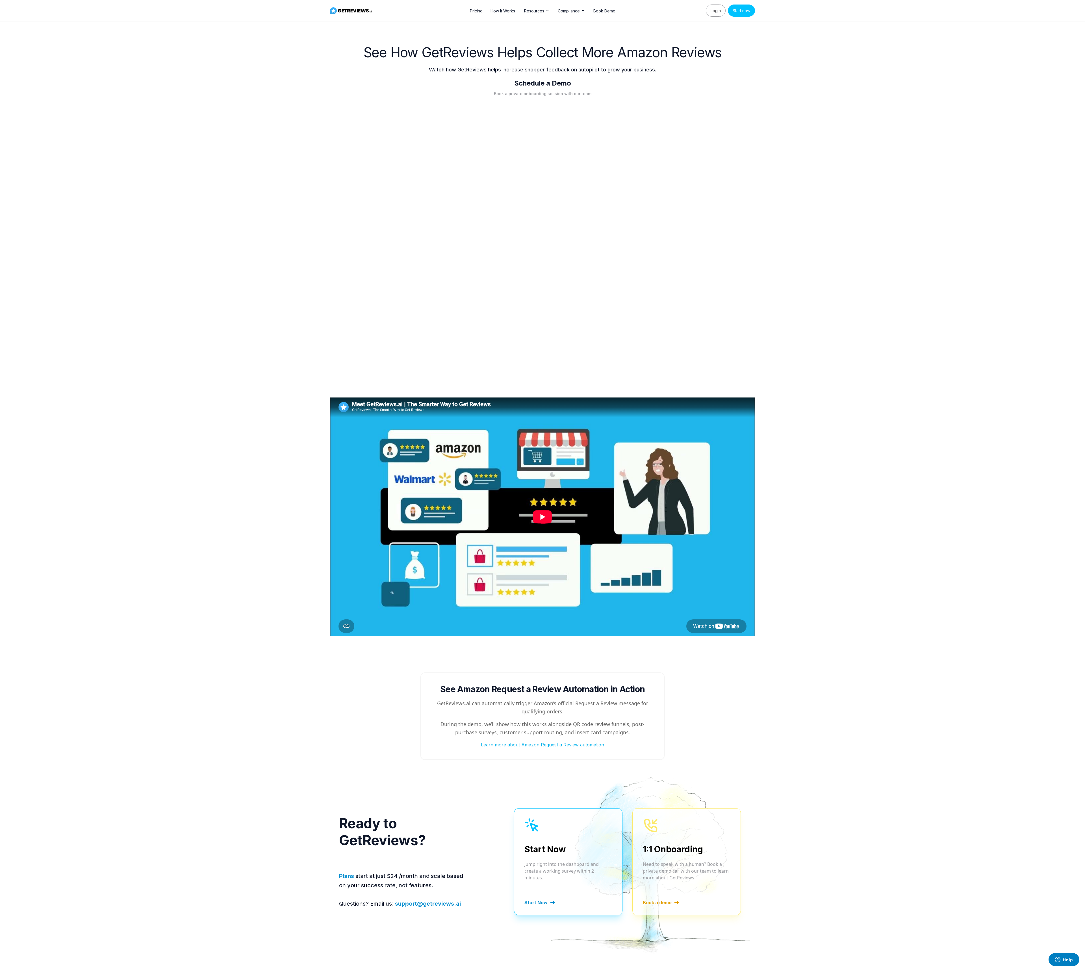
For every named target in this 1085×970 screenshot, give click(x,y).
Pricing (476, 10)
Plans (346, 876)
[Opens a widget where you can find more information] (1063, 960)
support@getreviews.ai (428, 903)
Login (716, 10)
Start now (741, 10)
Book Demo (604, 10)
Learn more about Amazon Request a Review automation (542, 745)
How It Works (503, 10)
